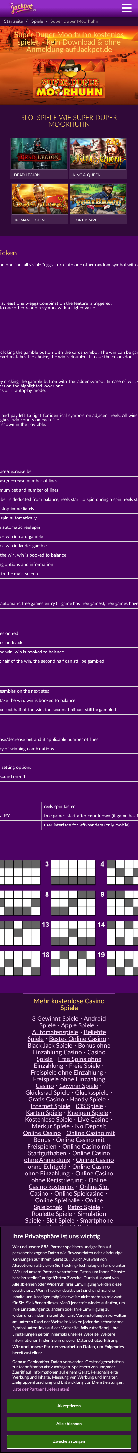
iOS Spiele (89, 1106)
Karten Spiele (44, 1113)
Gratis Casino (46, 1100)
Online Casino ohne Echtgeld (71, 1163)
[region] (69, 1339)
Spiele (37, 21)
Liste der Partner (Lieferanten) (41, 1389)
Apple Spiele (77, 1026)
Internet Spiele (50, 1106)
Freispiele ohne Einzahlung (67, 1073)
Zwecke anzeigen (69, 1442)
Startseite (13, 21)
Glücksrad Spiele (47, 1093)
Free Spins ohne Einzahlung (67, 1062)
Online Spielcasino (79, 1194)
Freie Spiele (84, 1066)
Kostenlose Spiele (48, 1120)
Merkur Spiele (51, 1127)
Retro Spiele (84, 1207)
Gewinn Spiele (78, 1086)
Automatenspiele (55, 1032)
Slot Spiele (60, 1221)
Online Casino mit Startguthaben (69, 1150)
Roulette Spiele (52, 1214)
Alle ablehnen (69, 1424)
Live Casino (93, 1120)
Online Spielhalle (57, 1201)
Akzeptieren (68, 1406)
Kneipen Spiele (87, 1113)
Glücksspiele (91, 1093)
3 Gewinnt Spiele (55, 1019)
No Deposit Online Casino (64, 1130)
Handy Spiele (88, 1100)
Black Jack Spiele (50, 1046)
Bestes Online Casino (77, 1039)
